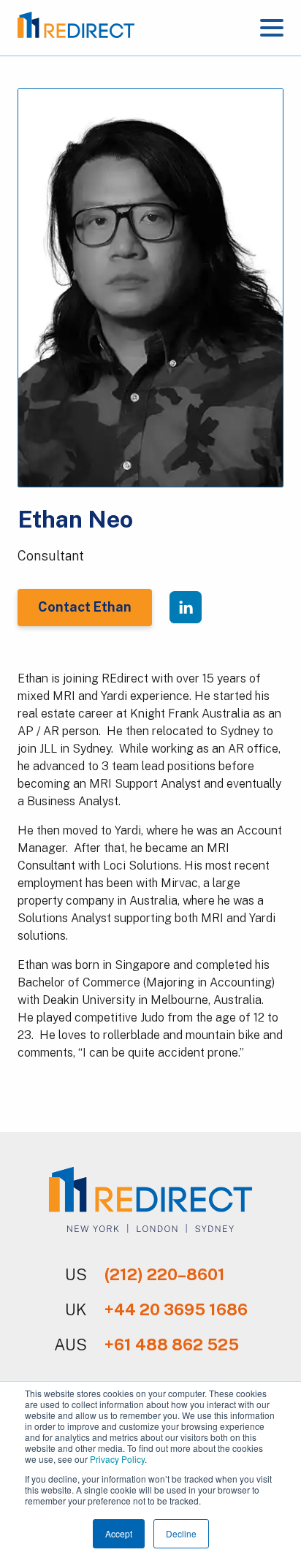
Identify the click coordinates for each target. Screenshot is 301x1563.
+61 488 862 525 (171, 1344)
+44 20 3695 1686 (176, 1309)
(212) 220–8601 (164, 1274)
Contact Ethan (85, 607)
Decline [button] (181, 1533)
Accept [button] (118, 1533)
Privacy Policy (117, 1459)
